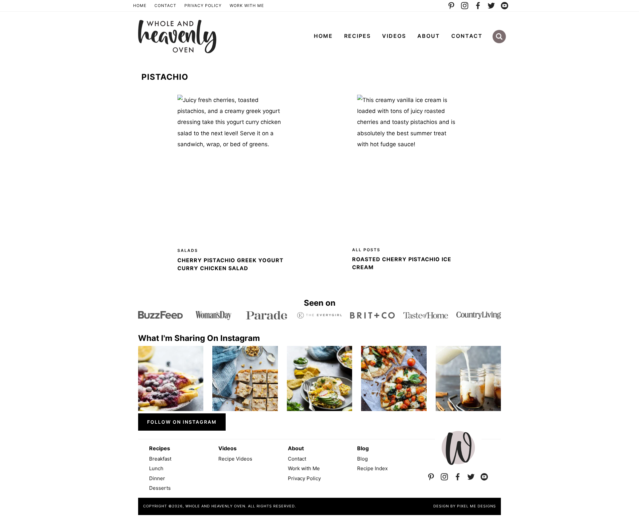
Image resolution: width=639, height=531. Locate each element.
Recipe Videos (235, 459)
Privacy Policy (203, 5)
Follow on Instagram (182, 422)
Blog (362, 459)
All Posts (366, 249)
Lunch (156, 468)
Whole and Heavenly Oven (177, 36)
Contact (165, 5)
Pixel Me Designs (476, 506)
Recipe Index (372, 468)
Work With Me (247, 5)
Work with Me (304, 468)
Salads (187, 250)
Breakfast (160, 459)
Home (139, 5)
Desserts (160, 488)
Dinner (157, 478)
